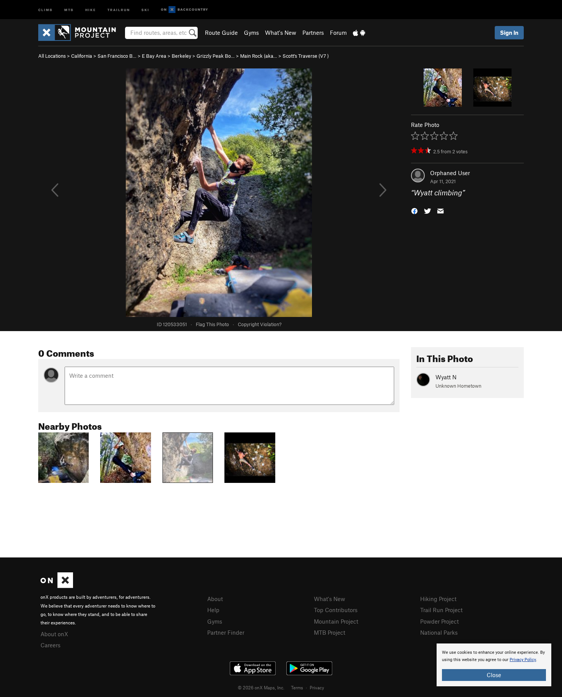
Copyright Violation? (259, 324)
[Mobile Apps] (359, 32)
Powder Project (439, 621)
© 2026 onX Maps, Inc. (261, 687)
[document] (494, 665)
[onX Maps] (57, 585)
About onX (54, 633)
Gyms (251, 32)
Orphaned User (450, 172)
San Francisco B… (116, 56)
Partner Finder (225, 632)
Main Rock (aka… (258, 56)
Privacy (317, 687)
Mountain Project (336, 621)
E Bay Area (154, 56)
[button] (414, 210)
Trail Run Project (441, 609)
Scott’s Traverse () (306, 56)
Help (213, 609)
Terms (297, 687)
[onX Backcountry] (184, 9)
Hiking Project (438, 598)
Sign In (509, 32)
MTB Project (329, 632)
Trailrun (118, 9)
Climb (45, 9)
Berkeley (181, 56)
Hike (90, 9)
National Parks (439, 632)
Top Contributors (335, 609)
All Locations (52, 56)
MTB (69, 9)
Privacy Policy (523, 659)
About (215, 598)
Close (494, 674)
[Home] (80, 32)
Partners (313, 32)
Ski (145, 9)
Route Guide (221, 32)
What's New (280, 32)
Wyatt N (445, 377)
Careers (50, 645)
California (81, 56)
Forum (338, 32)
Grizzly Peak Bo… (216, 56)
